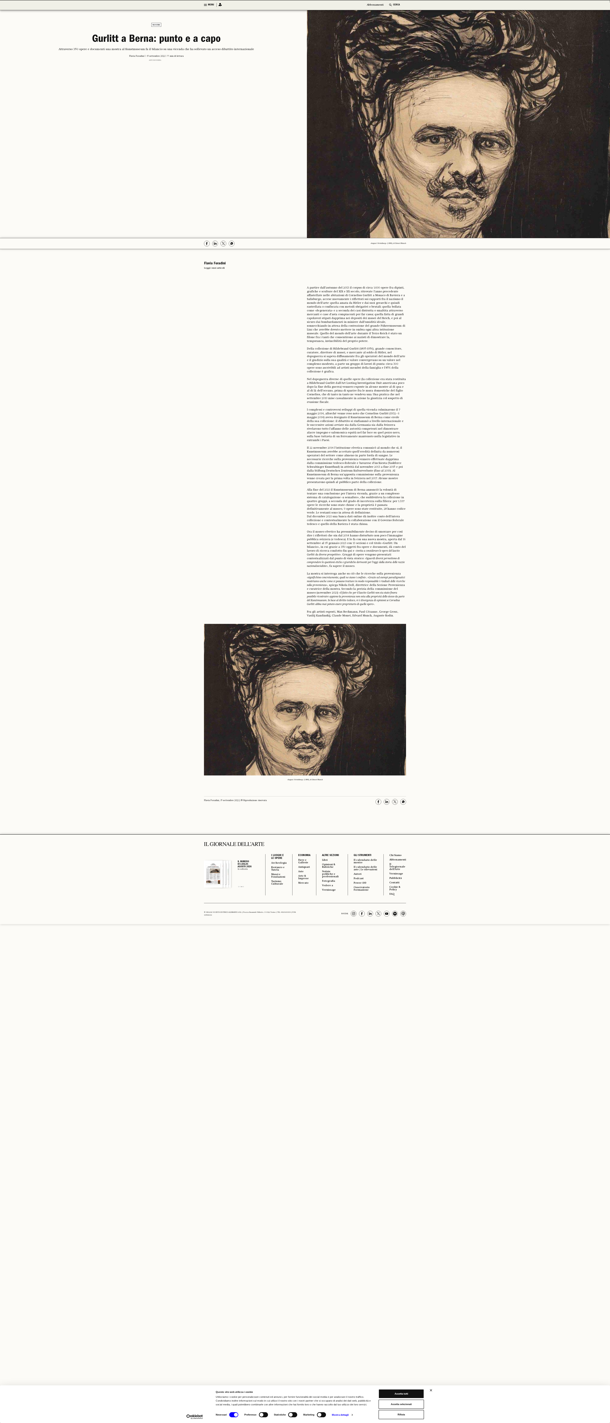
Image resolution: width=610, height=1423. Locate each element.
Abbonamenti (375, 5)
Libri (325, 860)
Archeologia (279, 863)
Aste (301, 871)
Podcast (359, 878)
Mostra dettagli (340, 1414)
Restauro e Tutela (278, 868)
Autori (357, 874)
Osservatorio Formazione (362, 888)
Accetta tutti (401, 1393)
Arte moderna (155, 60)
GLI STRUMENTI (362, 855)
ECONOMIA (304, 855)
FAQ (391, 894)
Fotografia (328, 881)
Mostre (156, 25)
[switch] (263, 1414)
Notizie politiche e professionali (330, 874)
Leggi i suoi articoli (214, 268)
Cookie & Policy (394, 888)
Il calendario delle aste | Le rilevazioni (365, 868)
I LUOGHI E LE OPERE (277, 857)
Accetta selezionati (401, 1404)
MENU (211, 5)
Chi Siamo (395, 855)
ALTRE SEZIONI (330, 855)
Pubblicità (395, 878)
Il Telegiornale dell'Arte (397, 867)
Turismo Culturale (277, 882)
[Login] (219, 5)
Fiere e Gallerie (303, 861)
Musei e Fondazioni (278, 875)
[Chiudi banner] (431, 1390)
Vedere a (327, 885)
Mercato (303, 883)
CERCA (396, 5)
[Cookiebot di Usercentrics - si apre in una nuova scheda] (195, 1416)
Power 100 (360, 883)
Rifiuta (401, 1414)
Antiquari (304, 867)
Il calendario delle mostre (365, 861)
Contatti (394, 882)
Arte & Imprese (303, 877)
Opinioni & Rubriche (328, 865)
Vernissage (329, 890)
